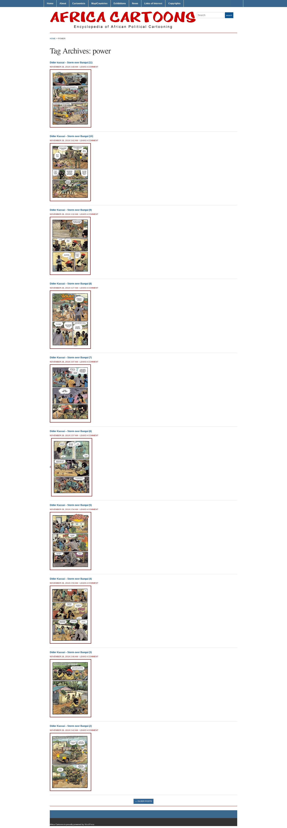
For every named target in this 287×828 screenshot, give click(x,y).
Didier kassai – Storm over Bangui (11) (71, 62)
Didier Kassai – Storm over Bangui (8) (71, 283)
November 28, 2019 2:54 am (64, 509)
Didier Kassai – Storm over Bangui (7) (71, 357)
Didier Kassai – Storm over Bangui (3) (71, 652)
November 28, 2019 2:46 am (64, 656)
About (63, 3)
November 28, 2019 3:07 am (64, 362)
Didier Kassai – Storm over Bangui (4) (71, 578)
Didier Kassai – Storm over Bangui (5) (71, 505)
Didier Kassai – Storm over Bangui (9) (71, 210)
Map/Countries (99, 3)
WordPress (89, 824)
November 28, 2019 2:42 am (64, 730)
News (135, 3)
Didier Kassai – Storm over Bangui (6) (71, 431)
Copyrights (174, 3)
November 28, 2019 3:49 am (64, 67)
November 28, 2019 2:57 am (64, 435)
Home (50, 3)
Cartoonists (78, 3)
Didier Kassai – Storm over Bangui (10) (71, 136)
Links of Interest (153, 3)
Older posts (143, 801)
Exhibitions (120, 3)
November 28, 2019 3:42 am (64, 140)
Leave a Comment (89, 67)
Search (229, 15)
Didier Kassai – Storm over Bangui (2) (71, 726)
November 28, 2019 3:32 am (64, 214)
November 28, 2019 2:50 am (64, 583)
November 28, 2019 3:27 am (64, 288)
